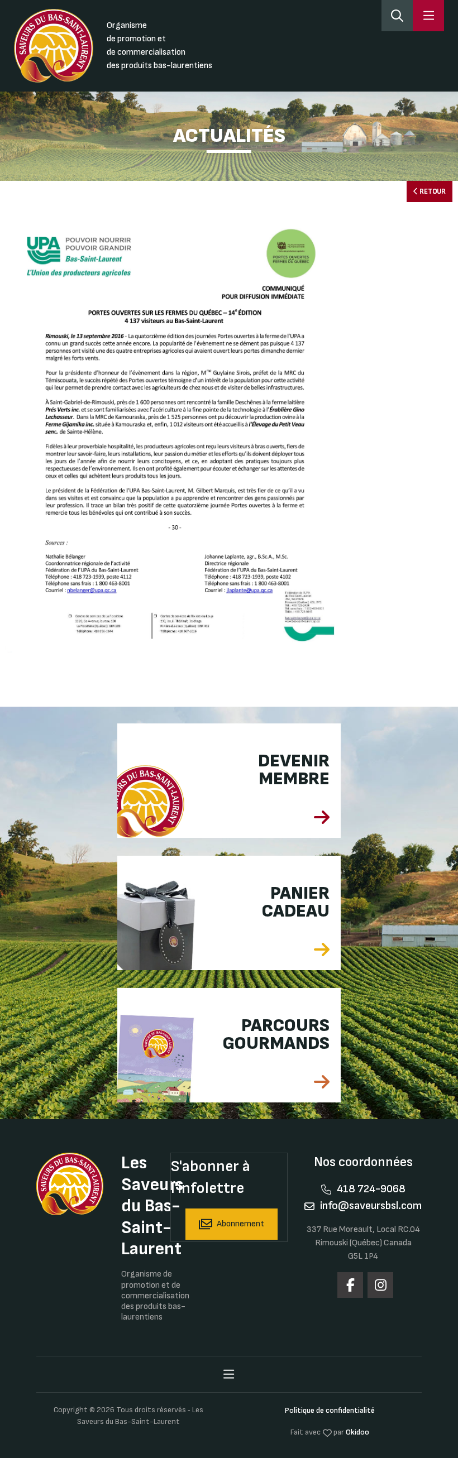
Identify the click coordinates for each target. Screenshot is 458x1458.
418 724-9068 (371, 1189)
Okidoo (357, 1432)
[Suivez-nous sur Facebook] (350, 1285)
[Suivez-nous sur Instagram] (380, 1285)
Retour (432, 191)
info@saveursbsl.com (371, 1205)
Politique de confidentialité (330, 1410)
